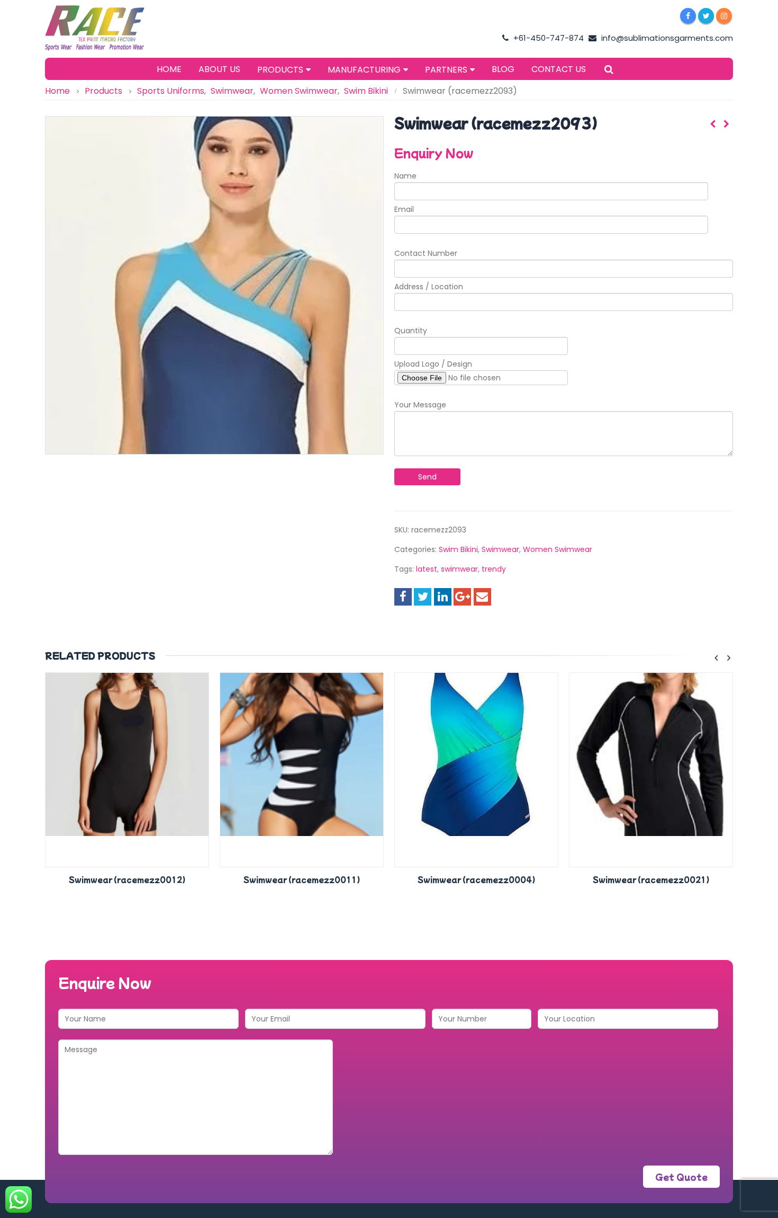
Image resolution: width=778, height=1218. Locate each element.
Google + (462, 597)
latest (426, 569)
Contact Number (425, 253)
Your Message (420, 404)
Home (169, 69)
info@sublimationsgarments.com (666, 37)
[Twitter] (706, 16)
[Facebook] (688, 16)
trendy (494, 569)
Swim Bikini (458, 549)
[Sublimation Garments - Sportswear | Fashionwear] (111, 28)
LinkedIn (442, 597)
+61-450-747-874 (547, 37)
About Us (219, 69)
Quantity (410, 330)
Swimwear (500, 549)
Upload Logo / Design (433, 364)
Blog (503, 69)
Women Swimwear (557, 549)
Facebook (403, 597)
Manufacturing (364, 70)
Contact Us (558, 69)
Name (405, 176)
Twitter (422, 597)
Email (404, 209)
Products (280, 70)
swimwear (459, 569)
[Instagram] (724, 16)
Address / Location (428, 286)
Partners (446, 70)
